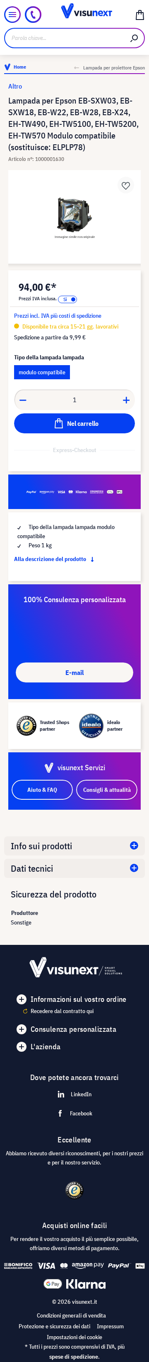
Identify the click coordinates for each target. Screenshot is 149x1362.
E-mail (74, 672)
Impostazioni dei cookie (74, 1337)
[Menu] (12, 14)
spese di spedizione (73, 1356)
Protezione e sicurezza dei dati (54, 1326)
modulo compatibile (42, 372)
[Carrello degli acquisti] (140, 14)
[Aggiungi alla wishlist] (126, 185)
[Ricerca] (134, 38)
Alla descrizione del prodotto (50, 559)
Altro (15, 86)
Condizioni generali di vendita (71, 1315)
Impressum (110, 1326)
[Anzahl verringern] (22, 399)
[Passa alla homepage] (74, 14)
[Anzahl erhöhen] (126, 399)
